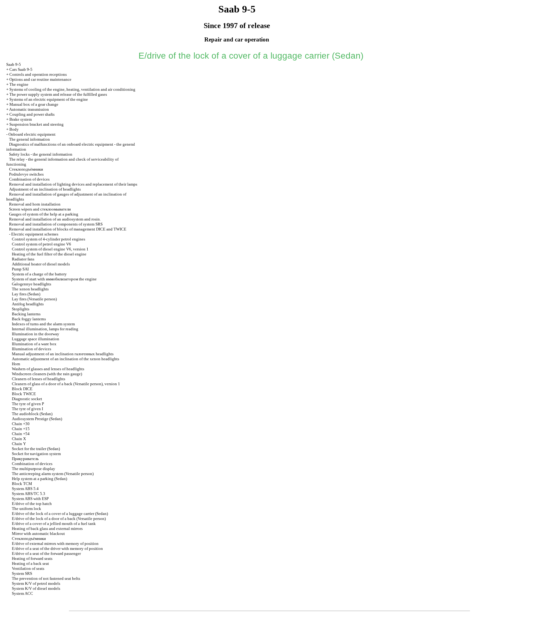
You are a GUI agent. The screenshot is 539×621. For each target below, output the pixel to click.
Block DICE (22, 388)
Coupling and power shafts (32, 114)
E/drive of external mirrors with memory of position (55, 543)
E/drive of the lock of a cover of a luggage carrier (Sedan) (60, 513)
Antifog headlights (28, 304)
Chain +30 (21, 423)
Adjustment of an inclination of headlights (45, 189)
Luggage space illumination (35, 339)
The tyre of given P (28, 403)
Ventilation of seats (28, 568)
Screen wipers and (40, 209)
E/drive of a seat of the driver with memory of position (57, 548)
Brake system (20, 119)
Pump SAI (20, 269)
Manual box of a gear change (33, 104)
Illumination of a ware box (34, 344)
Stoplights (20, 309)
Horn (16, 363)
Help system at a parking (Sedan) (39, 478)
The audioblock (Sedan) (32, 413)
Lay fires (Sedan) (26, 294)
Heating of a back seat (30, 563)
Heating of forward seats (32, 558)
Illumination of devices (31, 349)
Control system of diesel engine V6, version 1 (50, 249)
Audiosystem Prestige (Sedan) (37, 418)
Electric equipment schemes (34, 234)
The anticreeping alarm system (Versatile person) (53, 473)
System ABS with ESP (30, 498)
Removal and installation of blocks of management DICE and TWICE (67, 229)
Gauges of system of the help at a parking (43, 214)
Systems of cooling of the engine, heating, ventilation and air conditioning (72, 89)
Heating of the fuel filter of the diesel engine (49, 254)
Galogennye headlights (31, 284)
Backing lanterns (26, 314)
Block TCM (22, 483)
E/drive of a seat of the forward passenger (46, 553)
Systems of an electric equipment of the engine (48, 99)
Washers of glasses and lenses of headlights (48, 368)
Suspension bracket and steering (36, 124)
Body (14, 129)
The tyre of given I (27, 408)
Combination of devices (29, 179)
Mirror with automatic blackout (38, 533)
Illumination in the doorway (35, 334)
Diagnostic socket (27, 398)
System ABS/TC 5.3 (28, 493)
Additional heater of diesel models (41, 264)
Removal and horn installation (35, 204)
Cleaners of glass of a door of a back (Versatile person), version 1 (66, 383)
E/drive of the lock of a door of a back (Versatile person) (59, 518)
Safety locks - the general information (40, 154)
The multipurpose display (33, 468)
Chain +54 (21, 433)
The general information (29, 139)
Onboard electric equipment (32, 134)
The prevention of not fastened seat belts (46, 578)
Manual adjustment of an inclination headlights (63, 354)
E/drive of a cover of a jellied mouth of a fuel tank (54, 523)
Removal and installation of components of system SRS (56, 224)
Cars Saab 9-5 (20, 69)
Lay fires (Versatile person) (34, 299)
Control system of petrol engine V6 (41, 244)
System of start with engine (54, 279)
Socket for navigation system (36, 453)
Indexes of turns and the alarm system (43, 324)
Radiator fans (23, 259)
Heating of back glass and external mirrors (47, 528)
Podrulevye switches (26, 174)
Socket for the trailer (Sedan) (36, 448)
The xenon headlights (30, 289)
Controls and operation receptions (38, 74)
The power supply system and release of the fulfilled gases (58, 94)
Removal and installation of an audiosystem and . (55, 219)
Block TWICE (24, 393)
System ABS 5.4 (25, 488)
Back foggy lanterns (29, 319)
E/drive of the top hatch (32, 503)
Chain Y (19, 443)
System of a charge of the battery (39, 274)
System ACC (22, 593)
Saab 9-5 (13, 64)
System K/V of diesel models (36, 588)
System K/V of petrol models (36, 583)
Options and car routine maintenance (40, 79)
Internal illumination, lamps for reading (45, 329)
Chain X (19, 438)
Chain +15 (21, 428)
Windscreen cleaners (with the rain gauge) (47, 373)
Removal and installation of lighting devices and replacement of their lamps (73, 184)
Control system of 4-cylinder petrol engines (48, 239)
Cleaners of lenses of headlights (38, 378)
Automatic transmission (29, 109)
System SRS (22, 573)
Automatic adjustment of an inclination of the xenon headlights (65, 359)
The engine (18, 84)
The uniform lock (26, 508)
